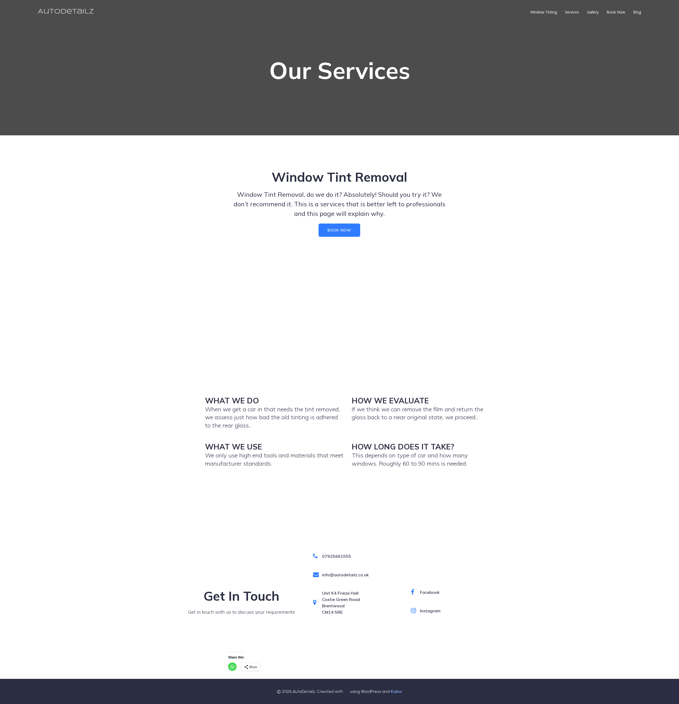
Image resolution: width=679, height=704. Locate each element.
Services (572, 12)
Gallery (593, 12)
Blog (637, 12)
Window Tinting (543, 12)
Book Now (616, 12)
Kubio (396, 691)
